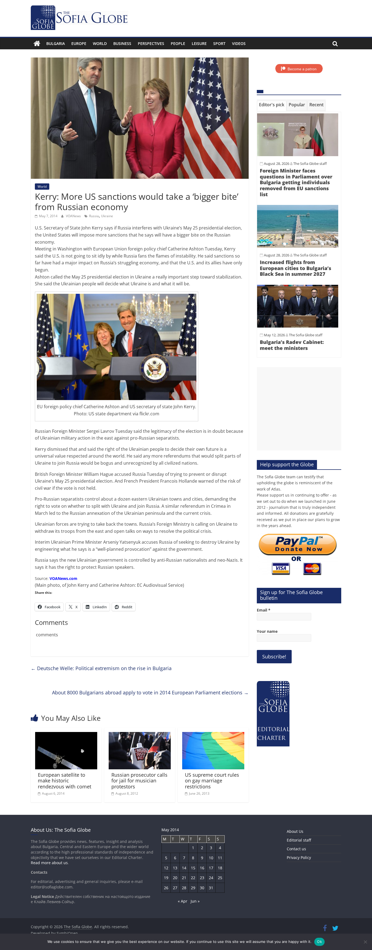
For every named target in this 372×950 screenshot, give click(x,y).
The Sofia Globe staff (310, 163)
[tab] (271, 106)
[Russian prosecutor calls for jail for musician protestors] (140, 735)
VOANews (74, 216)
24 (211, 877)
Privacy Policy (299, 857)
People (178, 43)
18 (220, 867)
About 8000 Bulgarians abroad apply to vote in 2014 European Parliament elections (150, 692)
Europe (78, 43)
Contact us (296, 848)
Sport (219, 43)
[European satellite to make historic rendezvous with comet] (66, 735)
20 (175, 877)
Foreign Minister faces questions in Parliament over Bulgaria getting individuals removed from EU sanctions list (296, 182)
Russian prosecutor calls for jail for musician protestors (139, 781)
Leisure (199, 43)
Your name (267, 631)
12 (166, 867)
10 (211, 857)
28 (184, 887)
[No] (365, 942)
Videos (239, 43)
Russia (94, 216)
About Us (295, 831)
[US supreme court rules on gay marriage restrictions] (213, 735)
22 (193, 877)
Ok (319, 941)
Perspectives (151, 43)
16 (202, 867)
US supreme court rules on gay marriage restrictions (212, 781)
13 (175, 867)
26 (166, 887)
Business (122, 43)
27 (175, 887)
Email (263, 610)
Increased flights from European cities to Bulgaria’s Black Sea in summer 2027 (295, 268)
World (100, 43)
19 (166, 877)
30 (202, 887)
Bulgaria (55, 43)
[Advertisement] (299, 408)
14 (184, 867)
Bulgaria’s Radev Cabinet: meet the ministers (292, 345)
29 (193, 887)
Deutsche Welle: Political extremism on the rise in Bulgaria (101, 668)
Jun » (195, 901)
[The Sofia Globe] (37, 43)
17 (211, 867)
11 (220, 857)
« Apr (182, 901)
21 (184, 877)
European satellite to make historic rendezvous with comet (64, 781)
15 (193, 867)
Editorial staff (299, 840)
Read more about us (49, 862)
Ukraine (107, 216)
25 (220, 877)
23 (202, 877)
